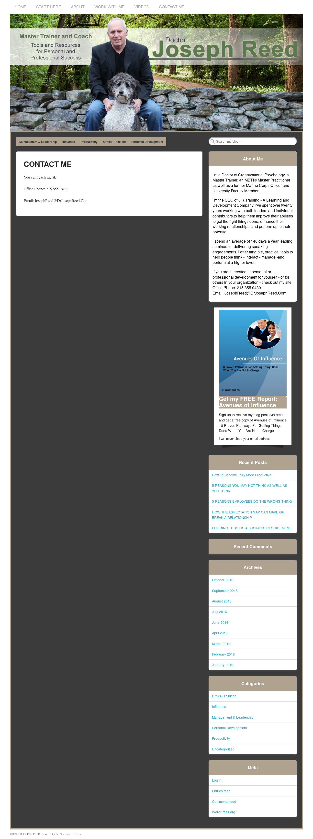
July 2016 (219, 611)
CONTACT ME (171, 7)
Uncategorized (223, 749)
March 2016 (221, 643)
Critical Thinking (114, 141)
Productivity (89, 141)
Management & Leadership (38, 141)
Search (213, 141)
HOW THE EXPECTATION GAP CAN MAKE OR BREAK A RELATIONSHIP (248, 515)
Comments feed (224, 801)
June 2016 (220, 622)
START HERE (48, 7)
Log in (217, 780)
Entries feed (221, 790)
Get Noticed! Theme (71, 834)
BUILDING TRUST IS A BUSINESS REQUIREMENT (251, 527)
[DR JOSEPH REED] (156, 72)
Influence (68, 141)
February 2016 (223, 654)
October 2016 (222, 579)
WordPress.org (223, 811)
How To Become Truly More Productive (241, 474)
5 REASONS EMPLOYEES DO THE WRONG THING (252, 501)
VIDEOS (141, 7)
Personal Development (147, 141)
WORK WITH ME (109, 7)
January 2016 (222, 664)
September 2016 (225, 590)
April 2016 (220, 632)
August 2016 (222, 601)
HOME (20, 7)
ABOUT (78, 7)
